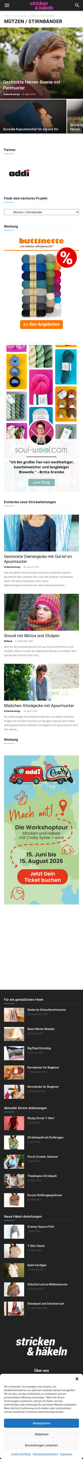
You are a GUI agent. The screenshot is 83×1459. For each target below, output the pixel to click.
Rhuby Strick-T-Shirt (40, 1118)
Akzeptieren (41, 1423)
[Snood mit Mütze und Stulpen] (41, 612)
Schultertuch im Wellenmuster (47, 1284)
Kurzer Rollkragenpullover (44, 1195)
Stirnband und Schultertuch (45, 1303)
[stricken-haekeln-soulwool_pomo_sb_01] (41, 491)
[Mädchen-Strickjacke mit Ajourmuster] (41, 682)
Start (6, 15)
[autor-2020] (19, 187)
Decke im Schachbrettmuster (46, 1009)
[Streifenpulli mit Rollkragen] (14, 1142)
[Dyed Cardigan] (14, 1270)
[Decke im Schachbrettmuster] (14, 1015)
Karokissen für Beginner (43, 1067)
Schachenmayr (11, 94)
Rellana (8, 640)
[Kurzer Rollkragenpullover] (14, 1200)
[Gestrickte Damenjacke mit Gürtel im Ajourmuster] (41, 533)
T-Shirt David (36, 1246)
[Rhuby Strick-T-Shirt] (14, 1123)
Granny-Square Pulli (40, 1226)
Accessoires (20, 15)
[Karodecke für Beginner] (14, 1092)
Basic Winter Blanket (41, 1029)
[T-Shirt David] (14, 1251)
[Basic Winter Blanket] (14, 1034)
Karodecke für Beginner (43, 1086)
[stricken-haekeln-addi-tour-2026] (41, 903)
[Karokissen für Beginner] (14, 1072)
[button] (77, 1379)
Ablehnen (42, 1434)
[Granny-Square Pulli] (14, 1232)
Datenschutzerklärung (45, 1453)
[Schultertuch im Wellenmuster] (14, 1289)
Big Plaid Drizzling (39, 1048)
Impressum (66, 1453)
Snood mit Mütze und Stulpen (31, 635)
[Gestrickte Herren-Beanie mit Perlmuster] (41, 63)
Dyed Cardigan (37, 1265)
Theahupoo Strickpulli (42, 1176)
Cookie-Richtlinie (21, 1453)
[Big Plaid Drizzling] (14, 1053)
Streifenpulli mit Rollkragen (45, 1137)
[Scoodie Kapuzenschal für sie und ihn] (33, 124)
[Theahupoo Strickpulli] (14, 1181)
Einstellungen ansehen (41, 1445)
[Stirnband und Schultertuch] (14, 1309)
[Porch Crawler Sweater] (14, 1162)
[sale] (41, 333)
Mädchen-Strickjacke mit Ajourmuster (39, 705)
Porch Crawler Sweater (42, 1156)
